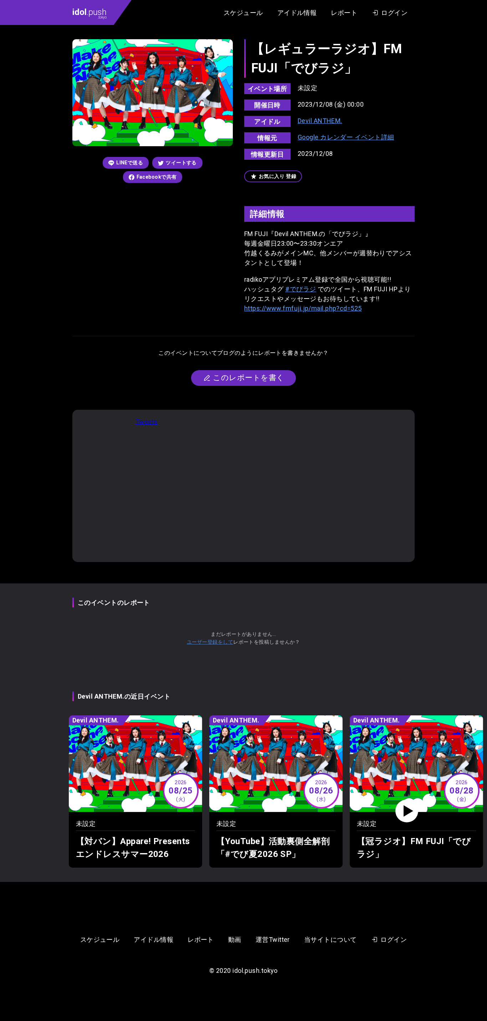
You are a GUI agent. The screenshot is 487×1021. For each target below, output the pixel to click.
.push (89, 13)
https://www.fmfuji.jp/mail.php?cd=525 (303, 308)
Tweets (146, 421)
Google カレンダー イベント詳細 (346, 137)
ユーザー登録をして (210, 642)
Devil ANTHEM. (320, 120)
